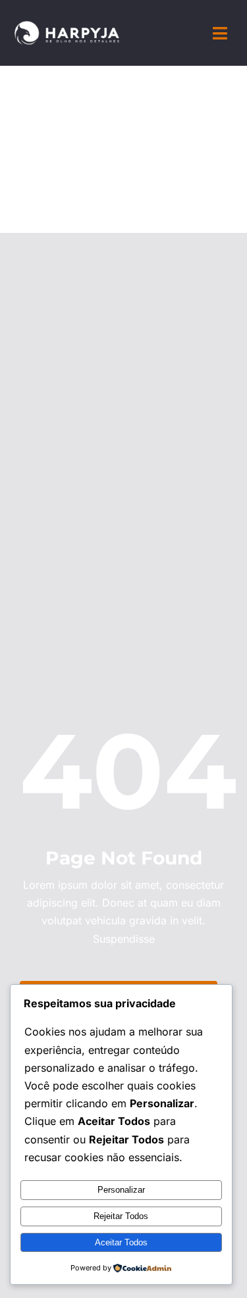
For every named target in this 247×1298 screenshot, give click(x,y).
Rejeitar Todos (121, 1216)
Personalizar (121, 1190)
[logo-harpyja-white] (66, 25)
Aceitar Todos (121, 1242)
